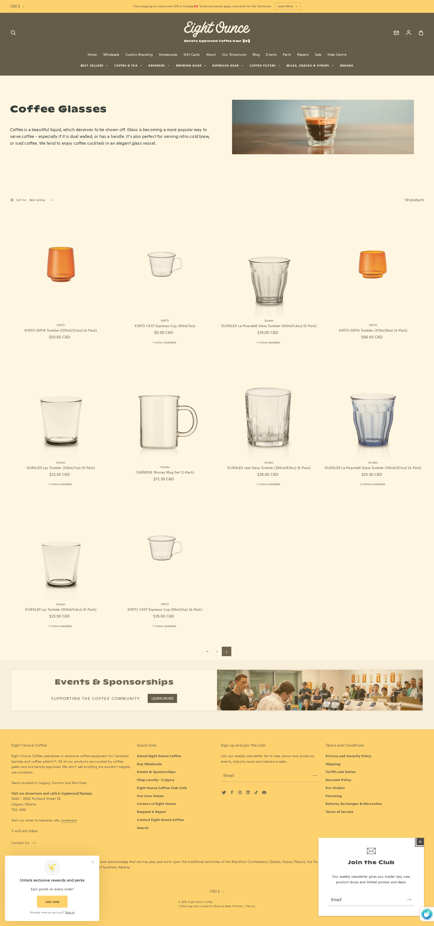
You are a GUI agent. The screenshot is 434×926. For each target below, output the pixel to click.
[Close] (420, 841)
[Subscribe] (409, 899)
